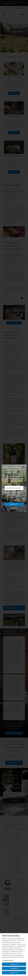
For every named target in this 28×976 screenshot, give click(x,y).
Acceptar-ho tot (14, 964)
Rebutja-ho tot (14, 972)
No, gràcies (14, 508)
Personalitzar (14, 968)
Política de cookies (8, 960)
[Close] (23, 466)
